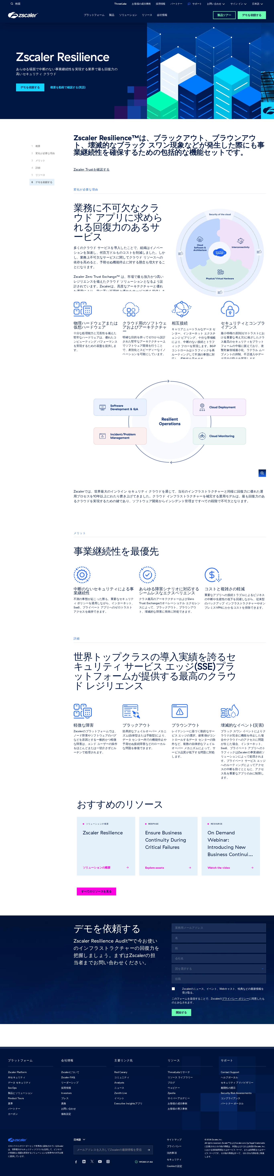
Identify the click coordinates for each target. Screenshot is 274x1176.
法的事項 (172, 1152)
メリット (40, 160)
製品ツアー (224, 15)
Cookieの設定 (174, 1166)
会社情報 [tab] (162, 14)
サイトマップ (174, 1139)
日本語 (255, 4)
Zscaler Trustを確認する (92, 169)
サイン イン (236, 4)
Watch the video (219, 868)
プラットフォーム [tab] (94, 14)
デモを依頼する (252, 15)
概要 (38, 146)
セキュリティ (174, 1159)
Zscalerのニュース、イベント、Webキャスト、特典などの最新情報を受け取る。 (223, 990)
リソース (40, 174)
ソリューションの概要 (97, 867)
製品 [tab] (111, 14)
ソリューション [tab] (128, 14)
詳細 (38, 167)
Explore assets (154, 868)
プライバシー (174, 1146)
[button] (170, 422)
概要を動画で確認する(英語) (68, 87)
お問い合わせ (214, 4)
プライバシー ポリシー (235, 998)
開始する (181, 1012)
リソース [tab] (147, 14)
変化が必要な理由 (45, 153)
